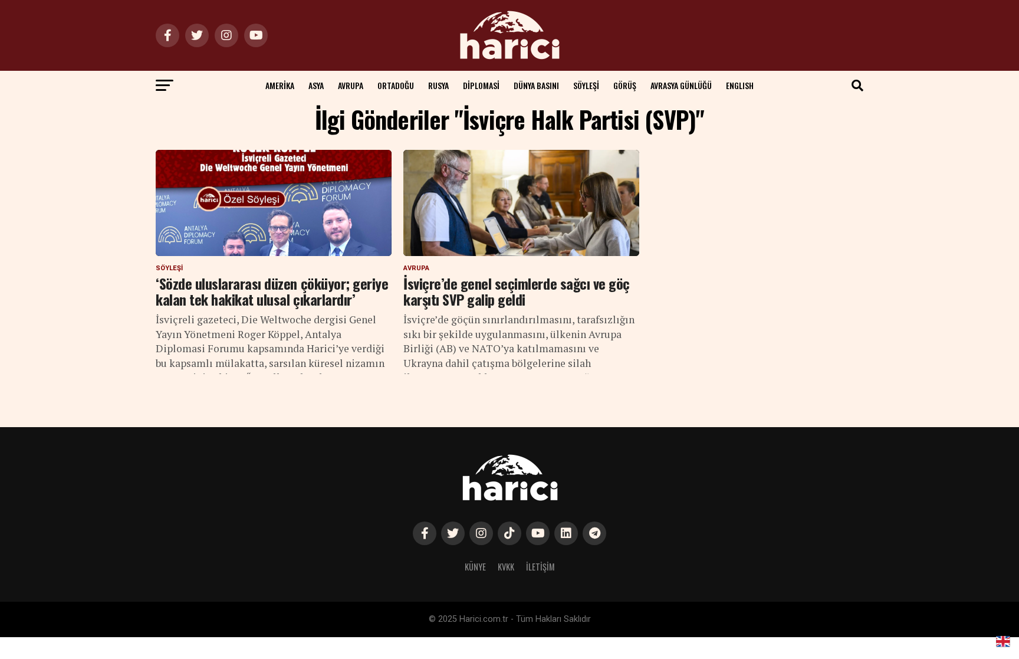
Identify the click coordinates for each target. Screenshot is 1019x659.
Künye (475, 566)
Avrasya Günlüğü (681, 85)
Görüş (624, 85)
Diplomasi (481, 85)
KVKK (506, 566)
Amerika (279, 85)
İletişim (540, 566)
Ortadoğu (395, 85)
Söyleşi (586, 85)
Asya (316, 85)
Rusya (438, 85)
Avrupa (350, 85)
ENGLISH (740, 85)
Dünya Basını (536, 85)
